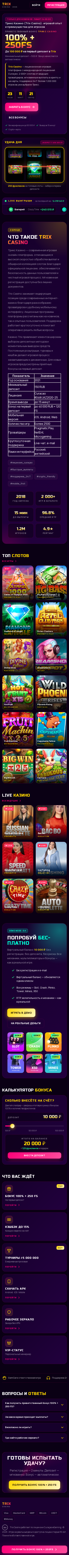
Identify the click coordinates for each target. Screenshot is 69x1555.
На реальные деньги (26, 1023)
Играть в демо (21, 1012)
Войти (36, 5)
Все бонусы (17, 117)
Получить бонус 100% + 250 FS (34, 1484)
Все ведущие (10, 800)
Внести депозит (34, 1155)
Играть (55, 1545)
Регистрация (55, 5)
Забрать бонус (19, 107)
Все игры (7, 561)
